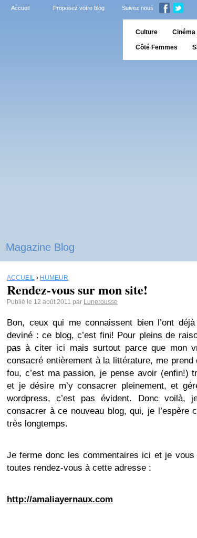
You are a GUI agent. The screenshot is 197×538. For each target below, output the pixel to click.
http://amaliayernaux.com (60, 499)
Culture (147, 32)
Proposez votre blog (79, 8)
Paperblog (58, 39)
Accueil (20, 8)
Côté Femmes (157, 47)
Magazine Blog (40, 247)
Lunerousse (101, 302)
